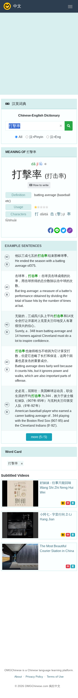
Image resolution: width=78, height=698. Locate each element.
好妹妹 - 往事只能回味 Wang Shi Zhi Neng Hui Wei (56, 487)
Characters (18, 214)
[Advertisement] (39, 54)
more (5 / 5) (39, 437)
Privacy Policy (34, 676)
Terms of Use (55, 676)
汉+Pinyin (36, 137)
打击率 (55, 176)
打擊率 (13, 463)
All (20, 137)
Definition (18, 195)
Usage (18, 207)
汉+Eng (55, 137)
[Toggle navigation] (70, 6)
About (18, 676)
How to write (40, 185)
